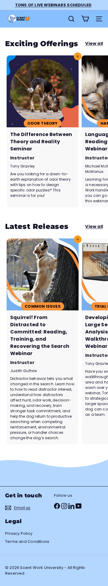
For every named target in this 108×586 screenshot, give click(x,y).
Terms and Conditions (27, 541)
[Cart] (85, 19)
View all (94, 43)
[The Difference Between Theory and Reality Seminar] (43, 131)
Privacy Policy (18, 533)
